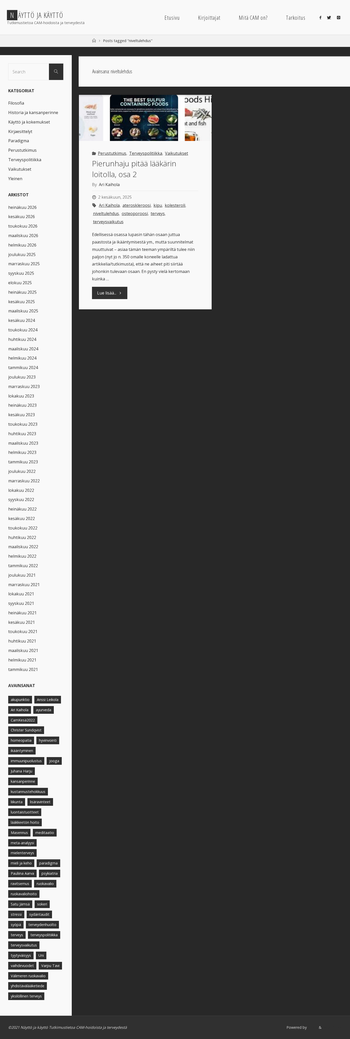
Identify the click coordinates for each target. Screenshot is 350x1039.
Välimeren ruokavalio (28, 975)
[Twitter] (329, 17)
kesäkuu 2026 (21, 216)
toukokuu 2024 (22, 330)
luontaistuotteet (25, 812)
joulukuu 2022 (22, 471)
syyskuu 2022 (21, 499)
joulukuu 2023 (22, 377)
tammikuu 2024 (23, 367)
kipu (157, 205)
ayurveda (43, 709)
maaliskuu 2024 (23, 349)
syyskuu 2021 (21, 603)
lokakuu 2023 (21, 396)
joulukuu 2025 (22, 254)
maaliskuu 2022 (23, 546)
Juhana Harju (21, 771)
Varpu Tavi (50, 965)
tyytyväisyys (21, 955)
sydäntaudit (39, 914)
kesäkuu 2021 (21, 622)
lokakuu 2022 (21, 490)
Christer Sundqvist (26, 730)
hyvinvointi (48, 740)
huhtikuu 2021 (22, 641)
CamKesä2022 (23, 720)
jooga (54, 760)
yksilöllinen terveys (26, 996)
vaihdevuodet (22, 965)
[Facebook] (320, 17)
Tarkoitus (295, 18)
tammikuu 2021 (23, 669)
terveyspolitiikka (44, 934)
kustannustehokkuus (28, 791)
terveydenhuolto (42, 924)
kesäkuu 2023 (21, 414)
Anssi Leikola (47, 699)
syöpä (16, 924)
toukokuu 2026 (22, 226)
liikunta (17, 801)
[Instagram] (338, 17)
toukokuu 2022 (22, 528)
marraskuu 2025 (24, 264)
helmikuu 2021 (22, 660)
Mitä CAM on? (253, 18)
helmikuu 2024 (22, 358)
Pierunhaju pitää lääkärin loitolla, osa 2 (134, 168)
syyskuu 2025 (21, 273)
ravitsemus (20, 883)
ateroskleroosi (136, 205)
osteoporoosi (135, 213)
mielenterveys (22, 852)
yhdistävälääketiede (27, 985)
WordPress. (332, 1027)
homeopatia (21, 740)
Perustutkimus (112, 153)
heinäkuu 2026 (22, 207)
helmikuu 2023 (22, 452)
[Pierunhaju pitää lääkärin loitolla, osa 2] (145, 118)
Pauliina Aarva (22, 873)
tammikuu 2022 (23, 565)
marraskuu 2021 (24, 584)
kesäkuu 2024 (21, 320)
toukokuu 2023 (22, 424)
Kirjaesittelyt (20, 131)
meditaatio (44, 832)
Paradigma (18, 141)
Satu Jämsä (20, 904)
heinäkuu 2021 (22, 613)
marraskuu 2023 (24, 386)
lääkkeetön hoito (25, 822)
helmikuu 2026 (22, 245)
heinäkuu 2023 (22, 405)
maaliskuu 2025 (23, 311)
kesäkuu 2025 (21, 301)
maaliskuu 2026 (23, 235)
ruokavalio (45, 883)
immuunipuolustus (26, 760)
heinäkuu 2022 (22, 509)
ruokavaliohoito (24, 893)
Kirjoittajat (209, 18)
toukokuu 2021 (22, 631)
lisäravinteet (40, 801)
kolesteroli (175, 205)
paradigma (48, 863)
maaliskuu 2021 (23, 650)
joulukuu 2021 (22, 575)
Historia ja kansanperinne (33, 112)
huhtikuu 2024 (22, 339)
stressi (16, 914)
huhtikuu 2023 (22, 433)
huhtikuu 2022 (22, 537)
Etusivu (172, 18)
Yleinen (15, 178)
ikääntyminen (22, 750)
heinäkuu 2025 (22, 292)
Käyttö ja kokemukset (29, 122)
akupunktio (20, 699)
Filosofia (16, 103)
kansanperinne (23, 781)
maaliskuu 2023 (23, 443)
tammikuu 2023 (23, 462)
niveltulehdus (106, 213)
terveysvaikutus (108, 222)
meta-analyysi (22, 842)
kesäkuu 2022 (21, 518)
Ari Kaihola (109, 205)
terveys (158, 213)
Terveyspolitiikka (145, 153)
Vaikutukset (176, 153)
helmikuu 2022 (22, 556)
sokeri (42, 904)
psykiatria (50, 873)
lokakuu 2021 (21, 594)
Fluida (312, 1027)
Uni (41, 955)
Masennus (19, 832)
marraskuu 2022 (24, 481)
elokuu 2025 (20, 283)
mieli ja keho (21, 863)
